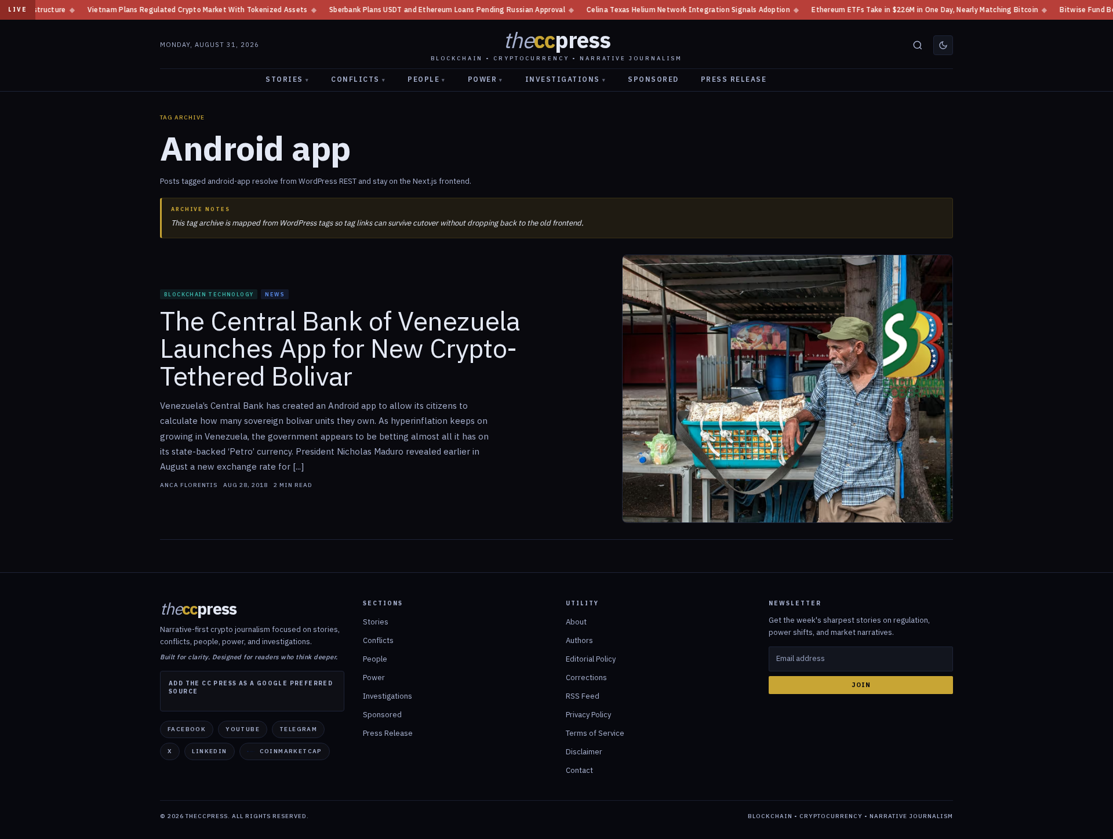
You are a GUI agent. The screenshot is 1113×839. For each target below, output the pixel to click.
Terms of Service (595, 733)
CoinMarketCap (291, 751)
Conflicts (358, 79)
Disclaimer (584, 752)
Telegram (298, 729)
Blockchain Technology (208, 294)
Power (485, 79)
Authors (579, 640)
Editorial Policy (591, 659)
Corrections (586, 677)
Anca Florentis (188, 485)
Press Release (734, 79)
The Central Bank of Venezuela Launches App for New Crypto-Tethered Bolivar (339, 348)
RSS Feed (582, 696)
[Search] (918, 45)
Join (861, 685)
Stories (287, 79)
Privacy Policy (588, 715)
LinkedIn (209, 751)
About (576, 622)
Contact (579, 770)
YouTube (242, 729)
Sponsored (653, 79)
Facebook (187, 729)
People (427, 79)
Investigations (565, 79)
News (275, 294)
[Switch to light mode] (943, 45)
